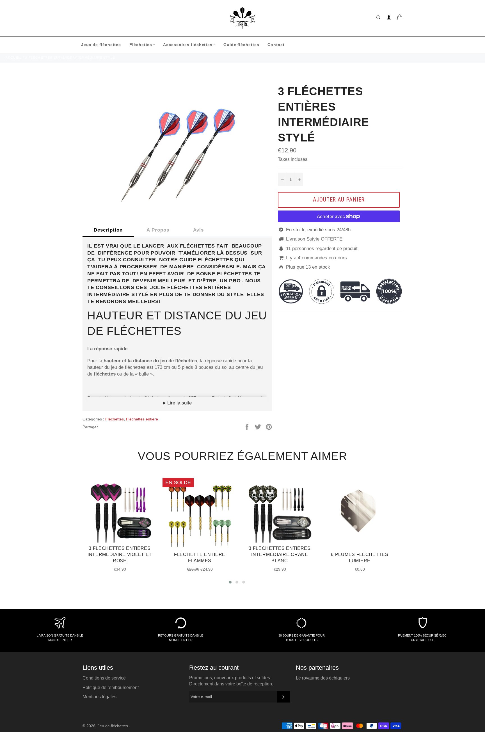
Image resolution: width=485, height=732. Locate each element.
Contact (275, 44)
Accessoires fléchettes (187, 44)
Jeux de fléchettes (101, 44)
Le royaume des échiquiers (323, 678)
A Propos (158, 230)
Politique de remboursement (111, 687)
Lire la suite (179, 403)
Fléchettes (140, 44)
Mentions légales (99, 696)
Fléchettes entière (142, 419)
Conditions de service (104, 678)
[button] (230, 582)
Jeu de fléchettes (113, 726)
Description (108, 230)
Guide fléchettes (241, 44)
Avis (198, 230)
